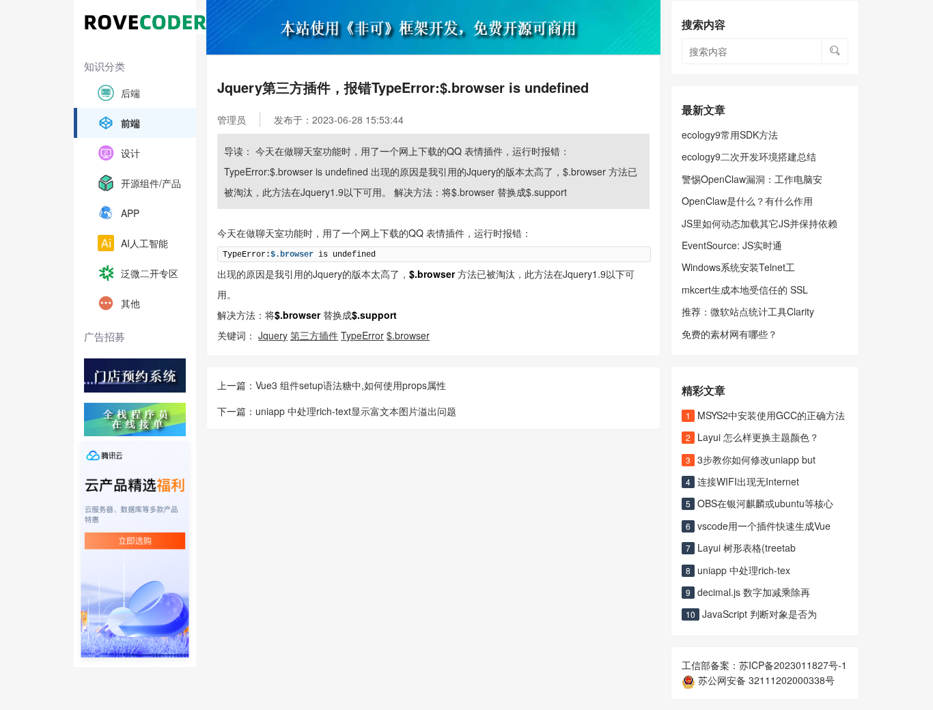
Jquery (273, 335)
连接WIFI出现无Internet (742, 481)
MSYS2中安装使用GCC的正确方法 (765, 415)
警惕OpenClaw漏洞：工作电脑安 (752, 179)
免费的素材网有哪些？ (729, 334)
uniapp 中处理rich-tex (738, 570)
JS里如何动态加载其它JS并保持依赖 (759, 223)
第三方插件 (314, 335)
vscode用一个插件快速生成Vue (758, 525)
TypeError (362, 335)
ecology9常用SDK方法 (730, 134)
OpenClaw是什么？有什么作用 (747, 201)
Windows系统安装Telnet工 (738, 267)
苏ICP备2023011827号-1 (793, 665)
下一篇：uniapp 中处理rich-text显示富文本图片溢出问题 (336, 411)
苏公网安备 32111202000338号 (765, 680)
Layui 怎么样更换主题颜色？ (752, 437)
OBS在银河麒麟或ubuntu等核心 (759, 503)
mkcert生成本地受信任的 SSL (745, 289)
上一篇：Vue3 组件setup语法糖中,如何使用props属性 (331, 385)
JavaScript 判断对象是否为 (751, 614)
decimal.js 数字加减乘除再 (748, 592)
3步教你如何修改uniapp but (751, 459)
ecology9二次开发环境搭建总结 (749, 156)
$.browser (408, 335)
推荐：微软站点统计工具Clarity (748, 311)
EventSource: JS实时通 (732, 245)
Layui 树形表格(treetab (741, 547)
